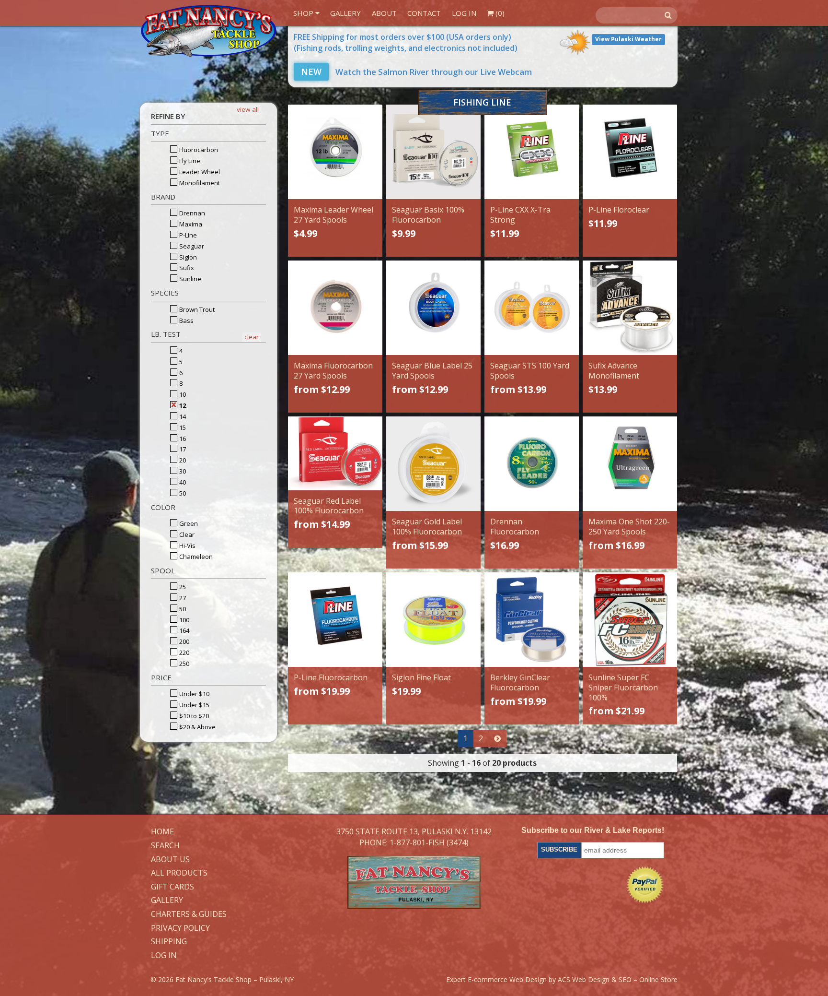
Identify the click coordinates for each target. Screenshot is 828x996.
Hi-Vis (187, 545)
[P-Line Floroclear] (630, 152)
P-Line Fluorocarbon (331, 677)
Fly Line (189, 160)
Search (165, 846)
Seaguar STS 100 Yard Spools (529, 370)
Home (162, 832)
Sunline (189, 278)
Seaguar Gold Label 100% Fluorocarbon (427, 526)
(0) (499, 13)
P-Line (187, 235)
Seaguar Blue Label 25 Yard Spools (432, 370)
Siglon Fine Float (421, 677)
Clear (186, 534)
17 (182, 449)
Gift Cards (172, 887)
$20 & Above (197, 727)
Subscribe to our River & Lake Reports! (592, 830)
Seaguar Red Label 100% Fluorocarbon (329, 506)
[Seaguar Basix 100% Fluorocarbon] (433, 152)
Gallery (345, 13)
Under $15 (193, 704)
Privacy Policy (180, 928)
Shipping (169, 941)
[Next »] (497, 738)
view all (248, 109)
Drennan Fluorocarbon (514, 526)
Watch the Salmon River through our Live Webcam (416, 71)
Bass (186, 320)
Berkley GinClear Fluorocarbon (520, 682)
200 (183, 641)
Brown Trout (196, 309)
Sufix (186, 267)
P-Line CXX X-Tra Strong (520, 214)
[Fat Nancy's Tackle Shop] (208, 31)
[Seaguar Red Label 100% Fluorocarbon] (335, 453)
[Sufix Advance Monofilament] (630, 308)
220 (183, 652)
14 (182, 416)
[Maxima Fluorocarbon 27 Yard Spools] (335, 308)
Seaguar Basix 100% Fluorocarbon (428, 214)
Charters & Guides (189, 914)
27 (182, 597)
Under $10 (193, 693)
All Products (179, 873)
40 (182, 482)
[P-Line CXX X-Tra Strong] (531, 152)
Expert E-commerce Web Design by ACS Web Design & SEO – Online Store (562, 979)
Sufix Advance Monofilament (613, 370)
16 (182, 438)
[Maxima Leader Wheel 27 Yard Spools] (335, 152)
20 (182, 460)
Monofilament (199, 182)
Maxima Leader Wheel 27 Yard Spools (333, 214)
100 (183, 620)
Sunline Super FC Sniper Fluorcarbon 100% (623, 687)
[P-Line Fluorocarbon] (335, 619)
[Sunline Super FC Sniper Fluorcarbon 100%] (630, 619)
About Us (170, 859)
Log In (464, 13)
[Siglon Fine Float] (433, 619)
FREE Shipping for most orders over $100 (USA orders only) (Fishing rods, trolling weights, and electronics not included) (406, 42)
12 (182, 405)
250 (183, 663)
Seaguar (191, 246)
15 (182, 427)
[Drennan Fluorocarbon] (531, 463)
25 (182, 586)
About (384, 13)
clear (251, 336)
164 (183, 630)
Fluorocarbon (198, 149)
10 (182, 394)
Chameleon (195, 556)
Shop (304, 13)
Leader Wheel (199, 171)
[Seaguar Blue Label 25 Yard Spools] (433, 308)
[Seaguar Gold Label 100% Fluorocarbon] (433, 463)
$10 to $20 (193, 715)
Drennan (191, 213)
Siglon (187, 257)
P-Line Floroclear (618, 209)
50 (182, 493)
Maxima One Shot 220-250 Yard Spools (629, 526)
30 (182, 471)
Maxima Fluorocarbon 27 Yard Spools (333, 370)
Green (188, 523)
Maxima (190, 224)
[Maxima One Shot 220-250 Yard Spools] (630, 463)
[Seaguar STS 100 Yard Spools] (531, 308)
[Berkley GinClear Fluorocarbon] (531, 619)
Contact (424, 13)
